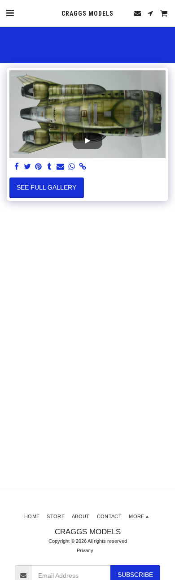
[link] (83, 167)
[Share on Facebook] (17, 167)
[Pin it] (39, 167)
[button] (10, 13)
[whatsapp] (72, 167)
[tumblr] (50, 167)
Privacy (85, 550)
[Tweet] (28, 167)
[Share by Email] (61, 167)
